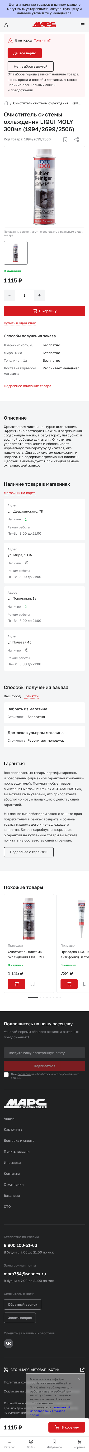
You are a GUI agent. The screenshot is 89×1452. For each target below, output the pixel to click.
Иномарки (12, 1163)
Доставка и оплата (19, 1140)
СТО (7, 1206)
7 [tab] (57, 997)
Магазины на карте (20, 493)
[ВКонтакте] (60, 145)
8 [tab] (60, 997)
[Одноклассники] (67, 145)
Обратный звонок (22, 1304)
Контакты (12, 1173)
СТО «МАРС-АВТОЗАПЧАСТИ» (35, 1370)
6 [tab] (53, 997)
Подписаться (44, 1066)
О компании (14, 1184)
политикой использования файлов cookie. (50, 1411)
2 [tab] (40, 997)
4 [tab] (47, 997)
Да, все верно (24, 53)
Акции (9, 1118)
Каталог (9, 1447)
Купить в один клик (20, 323)
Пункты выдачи (17, 1151)
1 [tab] (33, 997)
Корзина (79, 1447)
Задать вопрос (20, 1318)
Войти (31, 1447)
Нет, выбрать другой (30, 66)
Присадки (15, 945)
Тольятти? (42, 40)
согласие (24, 1074)
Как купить (13, 1129)
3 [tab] (43, 997)
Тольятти (31, 696)
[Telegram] (52, 145)
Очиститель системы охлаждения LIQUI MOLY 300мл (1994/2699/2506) (28, 955)
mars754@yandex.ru (25, 1273)
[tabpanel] (29, 943)
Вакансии (12, 1195)
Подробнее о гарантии (28, 852)
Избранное (54, 1447)
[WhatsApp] (75, 145)
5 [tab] (50, 997)
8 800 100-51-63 (20, 1245)
